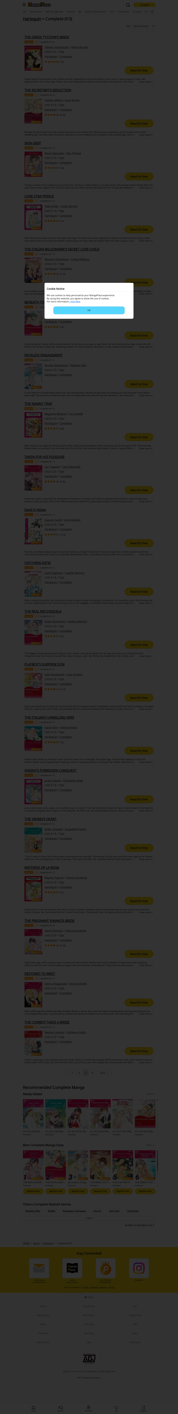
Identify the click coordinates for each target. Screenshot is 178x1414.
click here (75, 301)
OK (89, 310)
